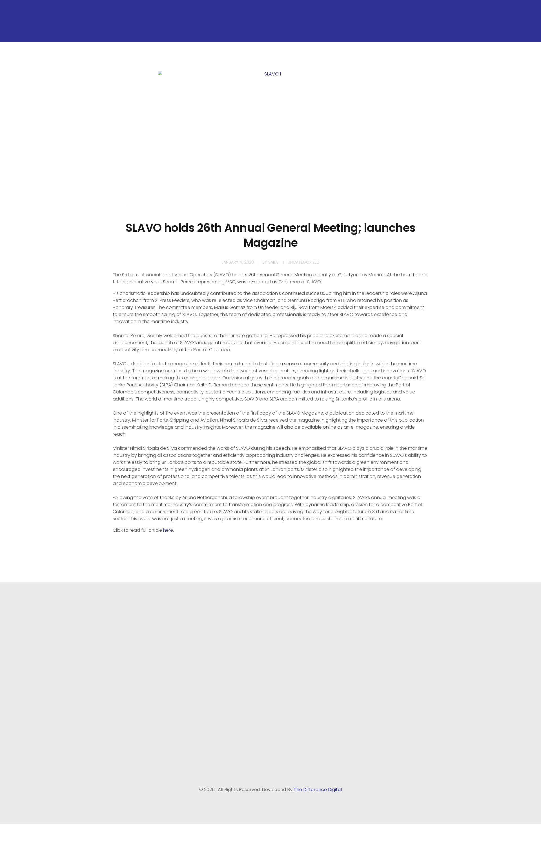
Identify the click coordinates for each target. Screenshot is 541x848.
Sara (273, 262)
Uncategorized (304, 262)
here (168, 530)
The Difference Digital (318, 789)
